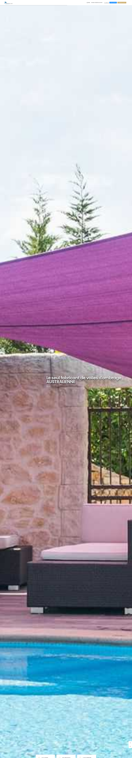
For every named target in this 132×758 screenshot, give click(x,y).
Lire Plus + (48, 386)
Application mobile (113, 2)
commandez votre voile (121, 2)
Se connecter (106, 2)
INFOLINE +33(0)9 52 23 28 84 (96, 2)
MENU (89, 2)
